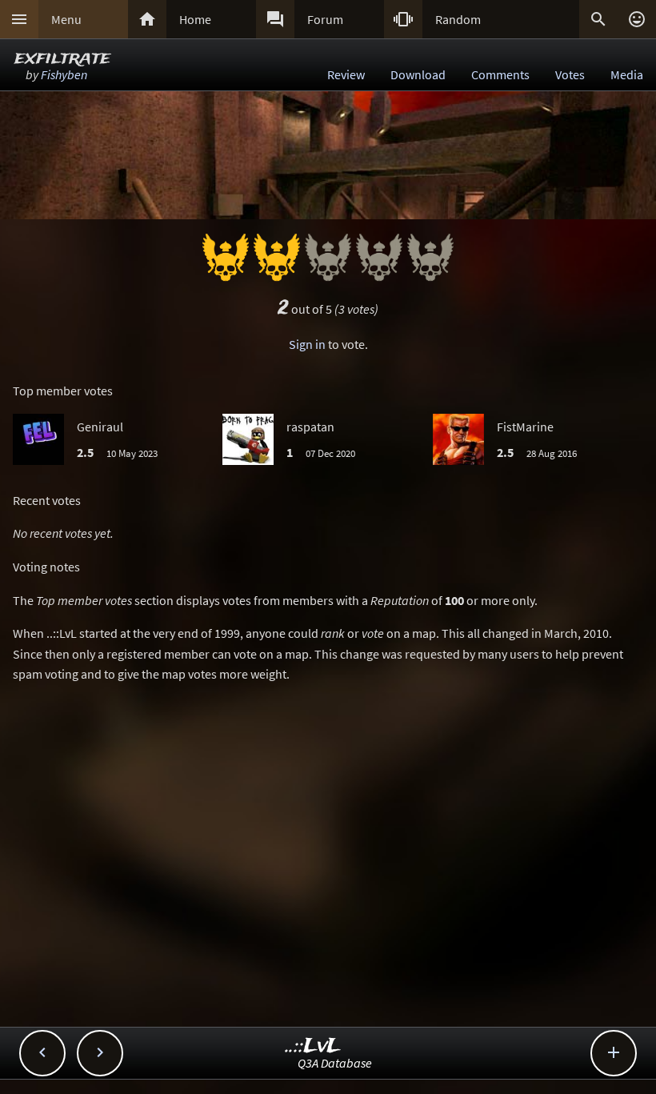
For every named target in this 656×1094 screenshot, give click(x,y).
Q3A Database (335, 1063)
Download (418, 74)
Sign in (307, 344)
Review (346, 74)
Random (458, 19)
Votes (570, 74)
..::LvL (313, 1046)
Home (195, 19)
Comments (500, 74)
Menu (66, 19)
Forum (325, 19)
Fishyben (64, 74)
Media (626, 74)
